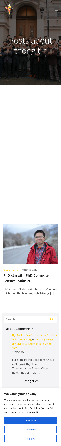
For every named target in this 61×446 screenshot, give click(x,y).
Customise (30, 429)
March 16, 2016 (29, 269)
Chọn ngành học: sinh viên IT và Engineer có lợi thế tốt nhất (33, 344)
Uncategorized (10, 269)
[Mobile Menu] (56, 9)
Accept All (30, 420)
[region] (30, 417)
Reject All (30, 438)
